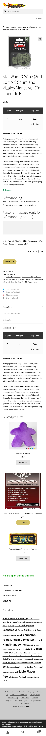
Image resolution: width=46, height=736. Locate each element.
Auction (5, 626)
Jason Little (7, 279)
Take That (26, 667)
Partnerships (14, 653)
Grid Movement (35, 640)
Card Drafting (22, 625)
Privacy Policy (35, 695)
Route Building (20, 659)
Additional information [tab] (11, 313)
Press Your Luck (14, 656)
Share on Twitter (12, 289)
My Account (8, 692)
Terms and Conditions (18, 695)
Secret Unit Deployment (34, 659)
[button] (40, 39)
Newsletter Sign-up (26, 692)
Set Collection (9, 662)
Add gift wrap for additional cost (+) (21, 205)
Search (23, 732)
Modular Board (30, 649)
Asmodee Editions (37, 622)
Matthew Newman (7, 649)
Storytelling (11, 667)
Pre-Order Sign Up (21, 700)
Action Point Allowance (15, 618)
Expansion (28, 635)
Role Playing (8, 658)
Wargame (15, 677)
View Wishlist (7, 585)
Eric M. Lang (16, 635)
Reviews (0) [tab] (7, 320)
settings (20, 728)
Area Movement (19, 622)
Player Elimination (26, 279)
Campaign (11, 626)
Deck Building (25, 630)
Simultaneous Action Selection (28, 662)
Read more (23, 463)
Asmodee (28, 622)
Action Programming (13, 277)
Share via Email (12, 298)
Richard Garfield (25, 656)
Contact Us (25, 697)
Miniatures (15, 279)
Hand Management (15, 644)
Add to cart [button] (23, 522)
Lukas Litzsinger (33, 645)
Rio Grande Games (36, 656)
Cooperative (10, 630)
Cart (16, 692)
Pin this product (12, 295)
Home (7, 27)
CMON (31, 626)
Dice (23, 277)
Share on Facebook (13, 292)
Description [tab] (7, 307)
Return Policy (13, 697)
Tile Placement (36, 667)
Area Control (8, 622)
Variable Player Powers (30, 282)
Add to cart (9, 261)
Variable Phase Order (8, 672)
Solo (5, 666)
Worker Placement (27, 677)
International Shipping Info (12, 590)
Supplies (14, 27)
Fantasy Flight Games (33, 277)
